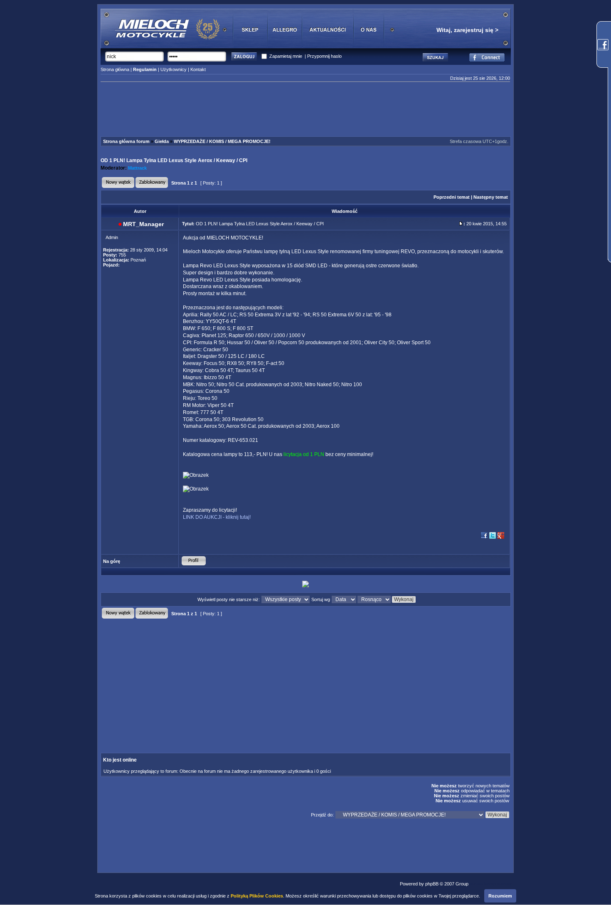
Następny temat (490, 197)
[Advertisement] (305, 110)
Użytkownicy (173, 69)
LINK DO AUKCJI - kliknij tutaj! (217, 517)
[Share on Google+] (501, 537)
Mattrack (137, 167)
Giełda (162, 141)
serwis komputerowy (491, 883)
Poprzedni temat (452, 197)
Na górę (111, 561)
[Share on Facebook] (484, 537)
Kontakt (198, 69)
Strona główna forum (126, 141)
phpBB (432, 883)
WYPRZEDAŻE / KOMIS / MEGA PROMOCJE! (222, 141)
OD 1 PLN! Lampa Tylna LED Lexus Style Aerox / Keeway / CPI (174, 160)
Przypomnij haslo (324, 56)
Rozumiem (500, 895)
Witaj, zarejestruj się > (467, 30)
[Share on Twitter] (492, 537)
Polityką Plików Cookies (257, 895)
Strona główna (115, 69)
